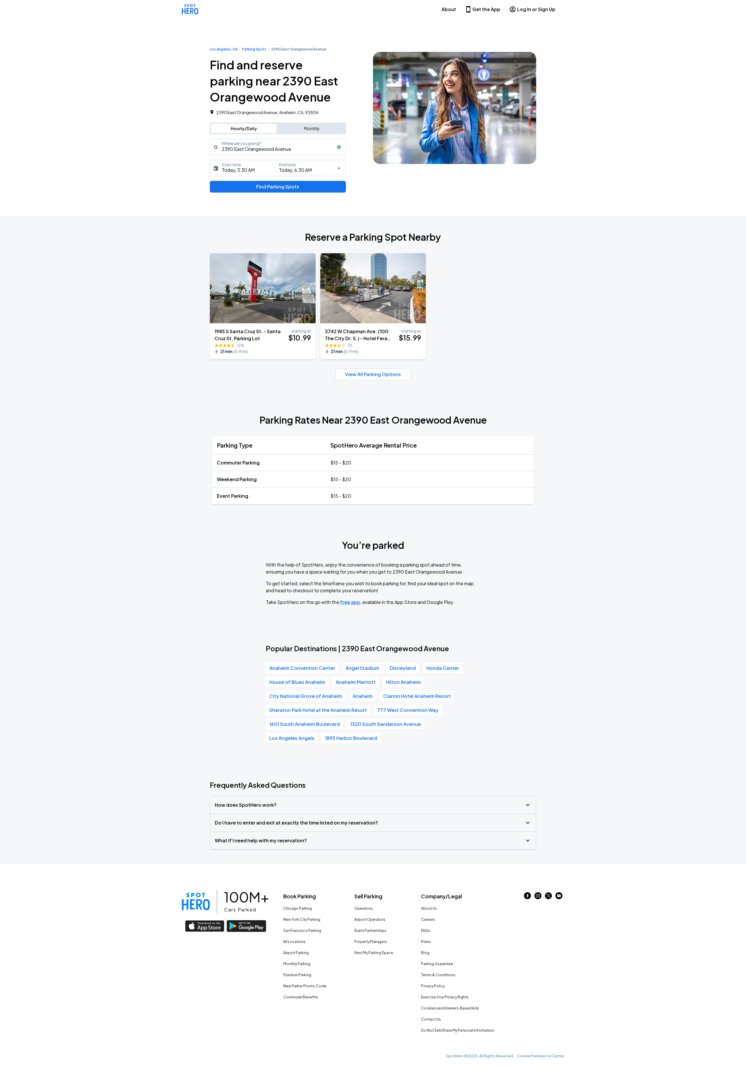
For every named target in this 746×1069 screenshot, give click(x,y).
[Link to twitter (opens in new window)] (548, 897)
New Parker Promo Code (304, 986)
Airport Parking (296, 953)
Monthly (312, 128)
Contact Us (431, 1019)
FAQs (425, 930)
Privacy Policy (433, 986)
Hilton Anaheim (403, 682)
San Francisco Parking (302, 930)
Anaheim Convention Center (302, 668)
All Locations (294, 941)
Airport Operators (369, 919)
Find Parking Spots (277, 187)
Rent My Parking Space (373, 953)
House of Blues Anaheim (297, 682)
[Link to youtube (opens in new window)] (558, 897)
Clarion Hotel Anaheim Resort (417, 696)
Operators (363, 908)
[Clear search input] (339, 147)
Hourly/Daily (244, 128)
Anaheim (363, 696)
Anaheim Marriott (356, 682)
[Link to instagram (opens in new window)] (537, 897)
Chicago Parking (297, 908)
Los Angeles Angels (291, 738)
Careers (428, 919)
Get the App (486, 9)
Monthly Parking (296, 964)
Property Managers (370, 941)
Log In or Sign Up (536, 9)
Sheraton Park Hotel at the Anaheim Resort (318, 710)
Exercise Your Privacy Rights (445, 997)
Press (426, 941)
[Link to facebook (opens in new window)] (527, 897)
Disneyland (403, 668)
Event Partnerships (370, 930)
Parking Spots (254, 49)
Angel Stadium (362, 668)
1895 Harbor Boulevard (351, 738)
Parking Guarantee (437, 964)
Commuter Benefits (300, 997)
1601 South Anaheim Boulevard (304, 724)
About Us (429, 908)
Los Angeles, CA (223, 49)
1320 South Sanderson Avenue (385, 724)
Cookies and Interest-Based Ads (450, 1008)
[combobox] (278, 147)
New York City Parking (301, 919)
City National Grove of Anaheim (305, 696)
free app (350, 602)
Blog (425, 953)
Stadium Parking (297, 975)
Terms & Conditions (438, 975)
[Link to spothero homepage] (196, 902)
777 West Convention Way (408, 710)
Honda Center (442, 668)
